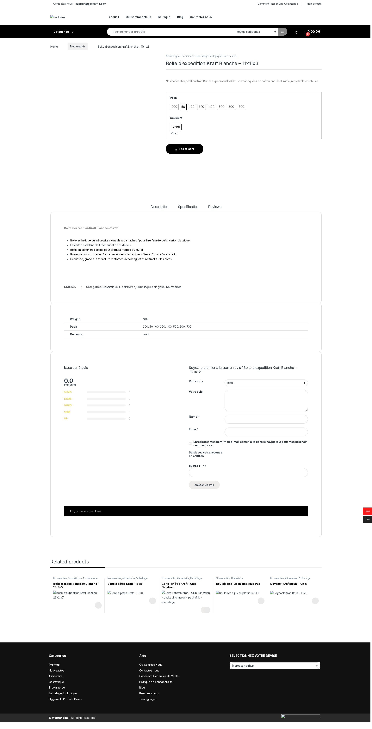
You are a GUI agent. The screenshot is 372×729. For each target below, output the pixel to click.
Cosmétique (173, 56)
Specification (188, 207)
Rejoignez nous (149, 693)
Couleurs (176, 117)
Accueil (113, 17)
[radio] (174, 107)
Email (193, 429)
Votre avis (196, 391)
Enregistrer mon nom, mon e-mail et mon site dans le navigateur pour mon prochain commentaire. (250, 443)
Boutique (164, 17)
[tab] (160, 208)
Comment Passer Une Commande (277, 3)
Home (54, 46)
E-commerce (188, 56)
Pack (173, 97)
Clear (174, 133)
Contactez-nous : (64, 3)
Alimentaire (128, 578)
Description (160, 207)
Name (194, 416)
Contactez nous (201, 17)
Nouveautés (77, 46)
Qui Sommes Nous (138, 17)
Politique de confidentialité (156, 681)
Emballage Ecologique (209, 56)
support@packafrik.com (90, 3)
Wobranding (60, 717)
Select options (97, 605)
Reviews (214, 207)
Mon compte (314, 3)
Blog (180, 17)
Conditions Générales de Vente (159, 676)
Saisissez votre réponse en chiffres (205, 454)
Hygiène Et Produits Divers (65, 699)
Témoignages (148, 699)
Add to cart (186, 148)
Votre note (196, 381)
